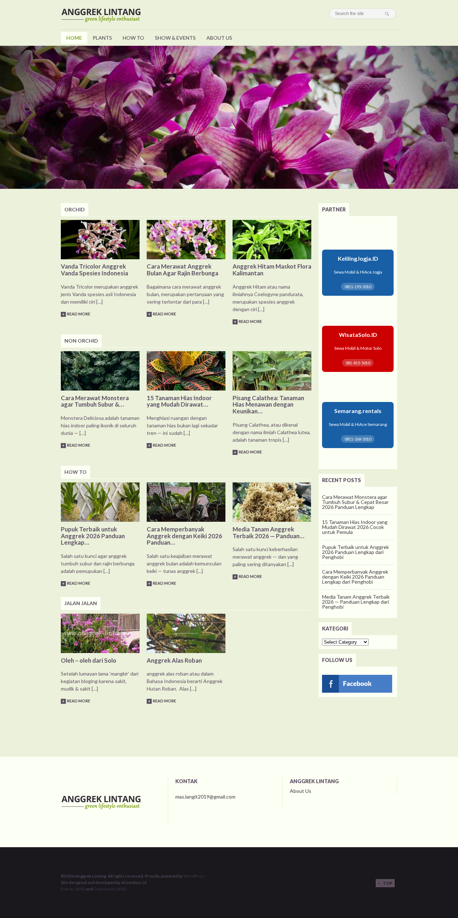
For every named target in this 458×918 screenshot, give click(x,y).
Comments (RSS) (110, 889)
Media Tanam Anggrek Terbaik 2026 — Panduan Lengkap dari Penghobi (356, 602)
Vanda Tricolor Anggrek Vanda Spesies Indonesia (94, 269)
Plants (102, 38)
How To (133, 38)
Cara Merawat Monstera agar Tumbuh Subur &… (95, 401)
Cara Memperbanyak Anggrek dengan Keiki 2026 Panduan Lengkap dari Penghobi (355, 577)
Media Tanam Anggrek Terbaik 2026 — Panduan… (268, 532)
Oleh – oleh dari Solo (88, 660)
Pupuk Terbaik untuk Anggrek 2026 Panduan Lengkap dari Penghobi (355, 552)
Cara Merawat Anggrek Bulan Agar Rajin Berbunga (182, 269)
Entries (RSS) (73, 889)
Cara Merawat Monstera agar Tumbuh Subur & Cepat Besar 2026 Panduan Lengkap (355, 502)
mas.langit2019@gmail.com (205, 797)
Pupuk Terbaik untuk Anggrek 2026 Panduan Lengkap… (93, 535)
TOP (387, 883)
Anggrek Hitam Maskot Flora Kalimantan (272, 269)
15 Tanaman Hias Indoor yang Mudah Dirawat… (179, 401)
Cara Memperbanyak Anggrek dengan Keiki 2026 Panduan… (184, 535)
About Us (219, 38)
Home (74, 38)
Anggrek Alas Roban (174, 660)
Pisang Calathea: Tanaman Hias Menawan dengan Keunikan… (268, 404)
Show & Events (175, 38)
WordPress (195, 876)
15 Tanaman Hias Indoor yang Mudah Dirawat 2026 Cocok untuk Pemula (355, 527)
